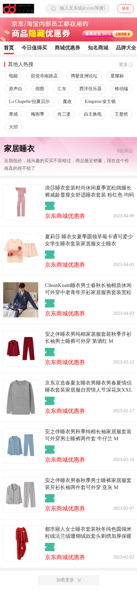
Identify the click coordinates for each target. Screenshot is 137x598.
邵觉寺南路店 (44, 76)
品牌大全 (126, 47)
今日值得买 (34, 47)
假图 (39, 88)
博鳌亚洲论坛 (84, 76)
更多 (123, 64)
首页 (9, 47)
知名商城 (98, 47)
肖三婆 (64, 114)
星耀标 (117, 76)
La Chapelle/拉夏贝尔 (29, 101)
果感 (13, 114)
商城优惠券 (67, 47)
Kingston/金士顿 (100, 101)
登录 (125, 8)
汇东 (61, 88)
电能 (13, 76)
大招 (13, 127)
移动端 (121, 88)
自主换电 (93, 114)
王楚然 (121, 114)
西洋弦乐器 (90, 88)
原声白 (15, 88)
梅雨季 (37, 114)
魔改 (67, 101)
